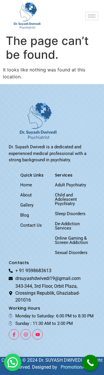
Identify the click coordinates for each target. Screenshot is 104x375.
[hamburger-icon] (91, 16)
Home (26, 184)
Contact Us (31, 225)
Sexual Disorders (71, 252)
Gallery (27, 205)
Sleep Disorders (70, 213)
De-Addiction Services (67, 226)
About (26, 195)
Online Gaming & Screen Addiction (71, 240)
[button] (12, 362)
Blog (24, 215)
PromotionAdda (77, 367)
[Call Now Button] (90, 363)
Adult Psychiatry (70, 184)
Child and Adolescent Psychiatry (66, 199)
